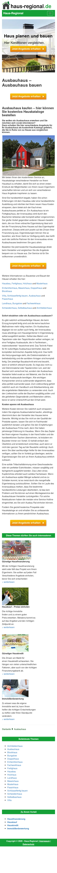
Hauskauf (12, 822)
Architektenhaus (44, 307)
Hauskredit (12, 825)
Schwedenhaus (9, 307)
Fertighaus (17, 283)
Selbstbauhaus (25, 307)
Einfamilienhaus (9, 287)
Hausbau (6, 283)
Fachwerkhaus (33, 303)
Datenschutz (28, 844)
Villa (4, 295)
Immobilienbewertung (18, 828)
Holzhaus (27, 283)
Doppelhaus (36, 287)
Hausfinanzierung (16, 818)
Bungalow (17, 303)
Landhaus (6, 303)
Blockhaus (7, 291)
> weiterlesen (8, 581)
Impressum (44, 841)
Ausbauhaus (35, 295)
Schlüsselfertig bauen (17, 295)
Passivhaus (7, 298)
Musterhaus (41, 283)
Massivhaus (24, 287)
